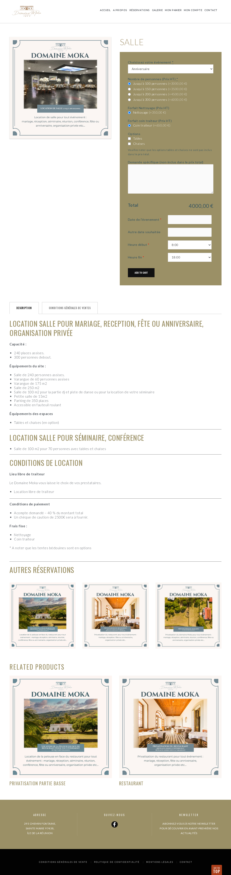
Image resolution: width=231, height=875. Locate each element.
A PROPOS (120, 10)
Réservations (139, 10)
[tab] (24, 308)
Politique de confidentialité (117, 862)
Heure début (137, 244)
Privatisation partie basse (37, 783)
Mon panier (173, 10)
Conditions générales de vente (63, 862)
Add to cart (141, 272)
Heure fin (135, 257)
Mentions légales (159, 862)
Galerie (157, 10)
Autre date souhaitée (144, 232)
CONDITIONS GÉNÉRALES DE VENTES (70, 308)
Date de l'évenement (143, 219)
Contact (210, 10)
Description (24, 308)
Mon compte (193, 10)
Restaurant (131, 783)
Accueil (105, 10)
